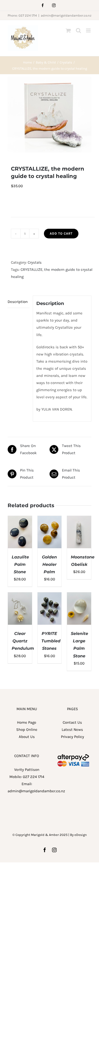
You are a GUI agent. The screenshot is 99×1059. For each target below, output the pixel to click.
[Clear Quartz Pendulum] (20, 596)
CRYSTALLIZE (31, 269)
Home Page (26, 722)
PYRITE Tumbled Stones (50, 641)
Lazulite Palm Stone (20, 565)
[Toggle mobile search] (78, 30)
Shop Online (26, 729)
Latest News (72, 729)
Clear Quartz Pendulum (23, 641)
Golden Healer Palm (49, 565)
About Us (27, 736)
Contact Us (72, 722)
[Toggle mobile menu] (88, 30)
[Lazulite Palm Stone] (20, 519)
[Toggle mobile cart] (68, 30)
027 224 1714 (33, 776)
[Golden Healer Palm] (50, 519)
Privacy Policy (72, 736)
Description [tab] (18, 301)
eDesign (80, 835)
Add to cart (61, 233)
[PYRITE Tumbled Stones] (50, 596)
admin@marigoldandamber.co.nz (66, 15)
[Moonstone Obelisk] (79, 519)
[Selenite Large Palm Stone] (79, 596)
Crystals (35, 262)
